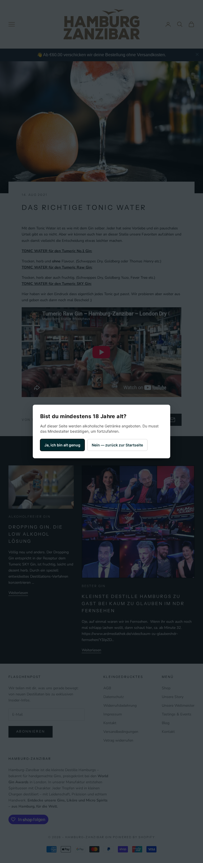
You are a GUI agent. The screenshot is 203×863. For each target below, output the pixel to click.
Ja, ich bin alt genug (62, 445)
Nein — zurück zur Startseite (117, 445)
